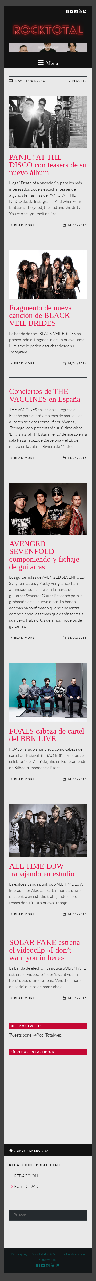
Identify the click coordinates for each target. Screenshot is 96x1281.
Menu (51, 63)
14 (47, 1150)
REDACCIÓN (26, 1176)
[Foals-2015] (48, 692)
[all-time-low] (48, 830)
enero (35, 1150)
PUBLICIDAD (26, 1186)
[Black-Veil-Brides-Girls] (48, 274)
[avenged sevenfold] (48, 509)
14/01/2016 (77, 225)
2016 (21, 1150)
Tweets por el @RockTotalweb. (35, 1035)
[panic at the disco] (48, 122)
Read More (24, 225)
